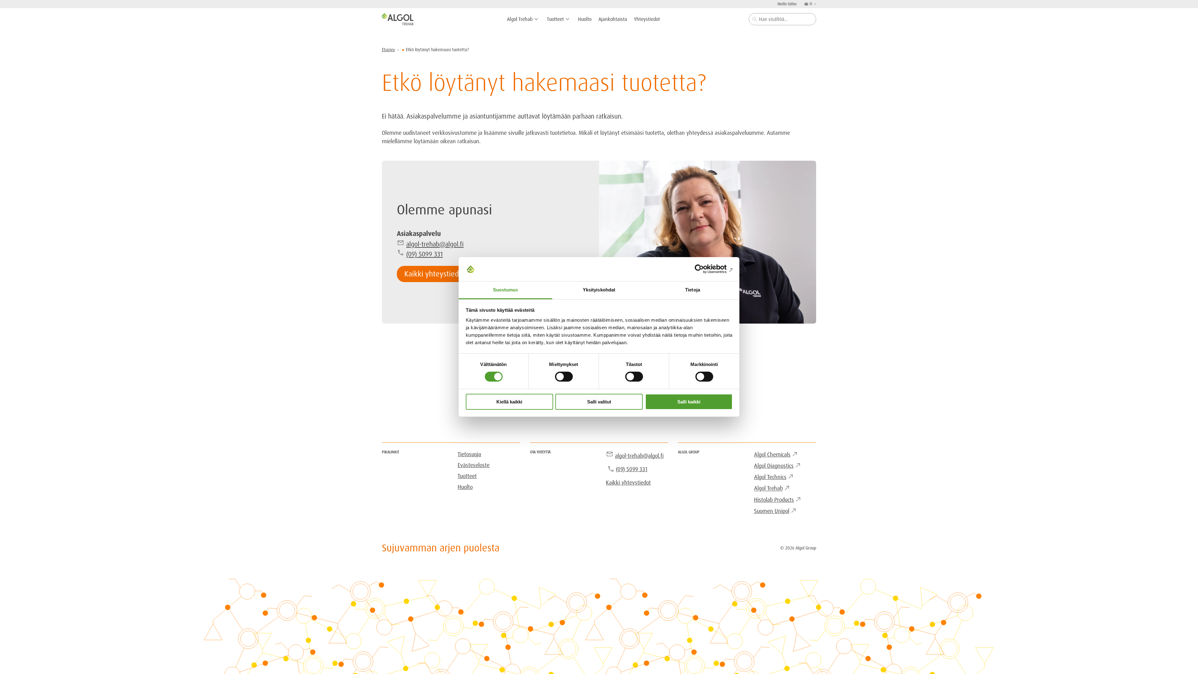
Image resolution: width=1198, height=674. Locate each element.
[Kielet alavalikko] (814, 4)
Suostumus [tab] (505, 289)
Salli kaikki (688, 401)
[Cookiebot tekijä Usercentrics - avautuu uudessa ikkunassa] (705, 269)
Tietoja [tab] (692, 289)
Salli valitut (599, 401)
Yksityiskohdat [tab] (599, 289)
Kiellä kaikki (509, 401)
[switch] (564, 377)
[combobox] (782, 19)
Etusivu (388, 49)
